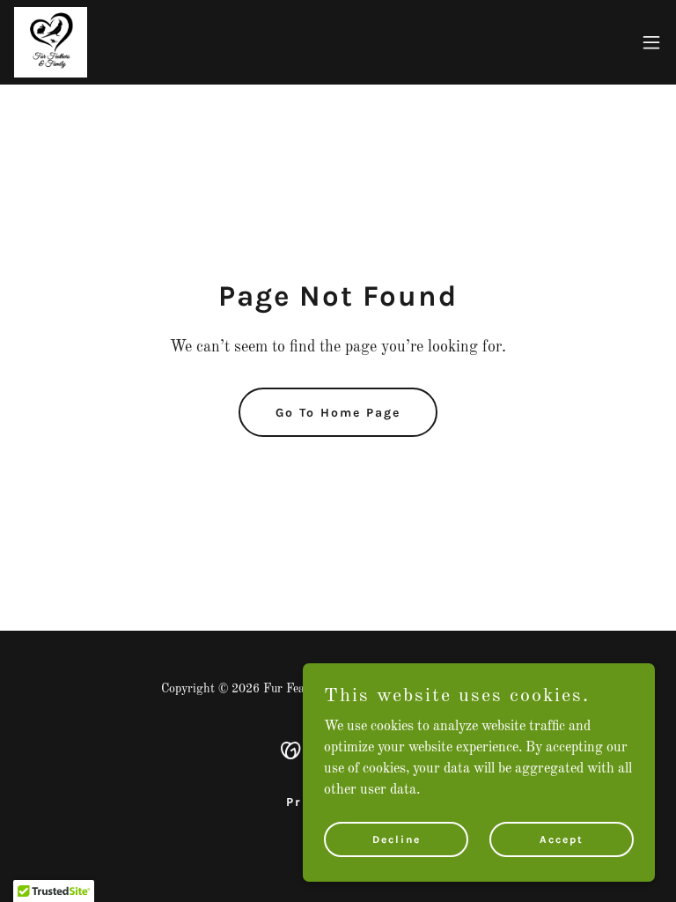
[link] (50, 42)
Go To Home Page (338, 412)
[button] (651, 42)
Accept (562, 838)
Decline (396, 838)
